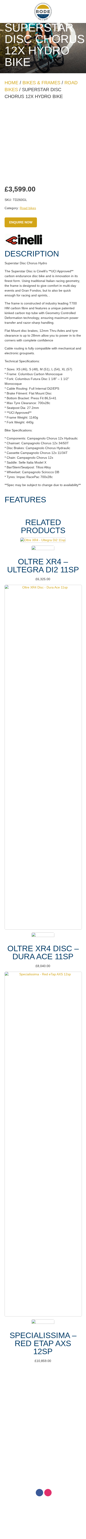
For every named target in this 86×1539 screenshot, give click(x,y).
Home (11, 82)
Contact (43, 1404)
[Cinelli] (24, 240)
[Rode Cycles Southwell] (43, 11)
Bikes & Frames (41, 82)
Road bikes (28, 208)
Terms (43, 1393)
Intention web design (37, 1470)
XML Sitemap (66, 1470)
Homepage (43, 1383)
